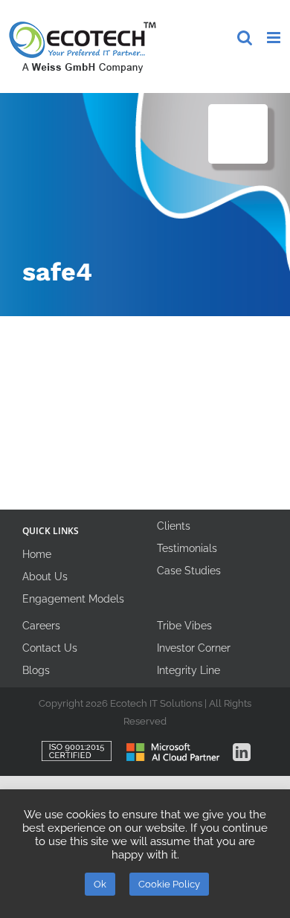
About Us (45, 576)
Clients (173, 526)
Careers (41, 626)
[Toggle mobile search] (244, 37)
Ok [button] (100, 884)
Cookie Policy (169, 884)
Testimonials (187, 548)
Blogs (36, 670)
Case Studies (189, 571)
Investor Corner (194, 648)
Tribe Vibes (184, 626)
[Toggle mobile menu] (275, 37)
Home (36, 554)
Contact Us (49, 648)
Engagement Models (73, 599)
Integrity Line (188, 670)
